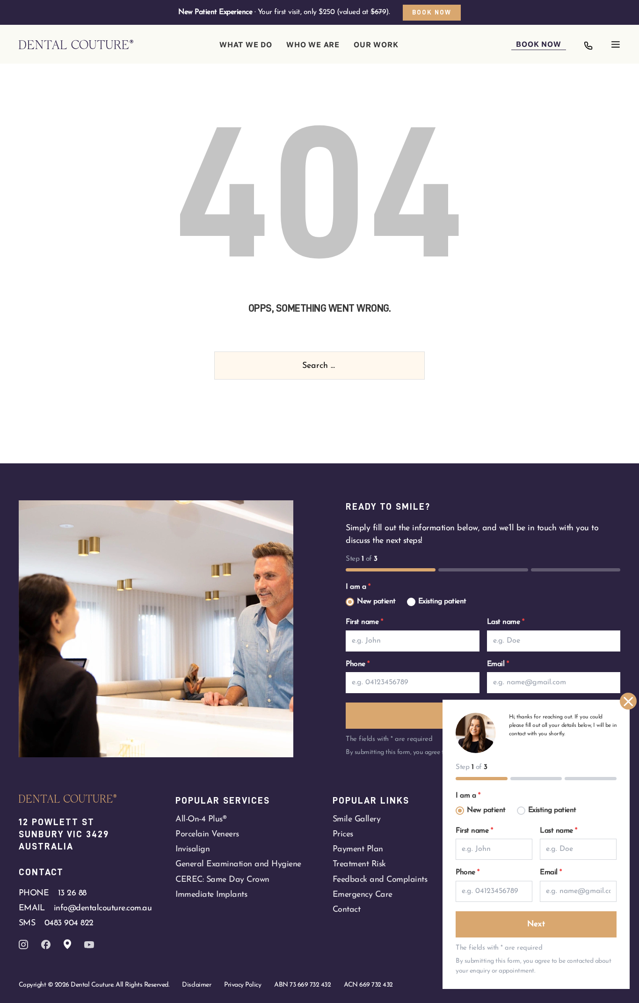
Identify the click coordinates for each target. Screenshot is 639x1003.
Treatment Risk (359, 864)
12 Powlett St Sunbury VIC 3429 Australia (65, 834)
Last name (505, 622)
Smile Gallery (357, 819)
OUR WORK (376, 44)
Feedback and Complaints (380, 880)
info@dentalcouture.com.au (103, 908)
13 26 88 (72, 893)
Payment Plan (358, 849)
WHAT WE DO (245, 44)
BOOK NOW (538, 44)
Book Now (431, 12)
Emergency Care (362, 895)
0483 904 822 (69, 923)
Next (536, 924)
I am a (358, 587)
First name (364, 622)
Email (498, 664)
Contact (347, 910)
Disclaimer (196, 984)
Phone (358, 664)
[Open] (615, 44)
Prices (343, 834)
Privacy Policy (242, 984)
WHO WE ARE (313, 44)
